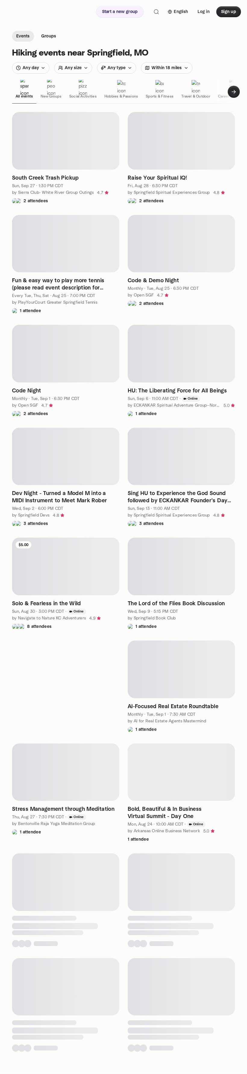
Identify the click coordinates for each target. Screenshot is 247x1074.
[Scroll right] (234, 92)
